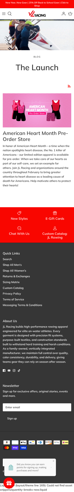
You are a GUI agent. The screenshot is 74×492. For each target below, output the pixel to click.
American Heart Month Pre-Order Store (35, 136)
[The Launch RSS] (69, 86)
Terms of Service (13, 299)
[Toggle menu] (4, 13)
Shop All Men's (12, 264)
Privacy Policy (12, 293)
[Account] (62, 13)
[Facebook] (4, 370)
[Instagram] (14, 370)
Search (7, 259)
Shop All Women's (14, 270)
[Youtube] (9, 370)
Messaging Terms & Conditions (22, 305)
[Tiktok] (19, 370)
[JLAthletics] (37, 13)
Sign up (12, 418)
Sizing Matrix (11, 282)
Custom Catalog (13, 288)
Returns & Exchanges (16, 276)
